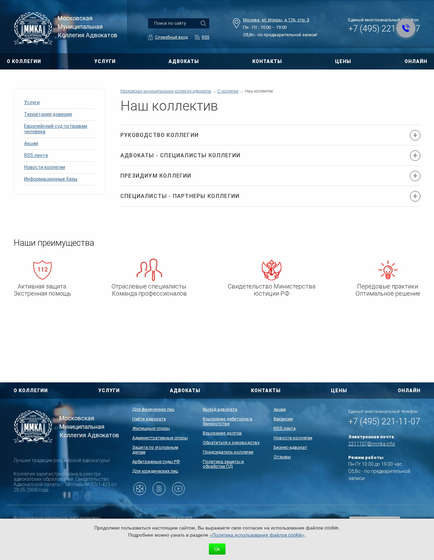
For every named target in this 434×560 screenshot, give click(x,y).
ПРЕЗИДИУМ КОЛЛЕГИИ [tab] (156, 176)
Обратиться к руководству (231, 442)
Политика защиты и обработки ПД (223, 464)
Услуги (32, 102)
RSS (205, 37)
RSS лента (36, 155)
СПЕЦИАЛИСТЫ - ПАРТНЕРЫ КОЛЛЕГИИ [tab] (179, 196)
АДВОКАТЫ (184, 61)
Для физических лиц (153, 409)
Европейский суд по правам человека (55, 128)
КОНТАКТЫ (267, 61)
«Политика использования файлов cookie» (257, 534)
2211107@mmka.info (371, 443)
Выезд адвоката (220, 409)
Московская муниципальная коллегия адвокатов (165, 91)
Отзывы (282, 456)
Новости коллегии (44, 167)
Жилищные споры (151, 428)
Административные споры (160, 437)
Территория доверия (48, 114)
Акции (31, 143)
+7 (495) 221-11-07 (384, 421)
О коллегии (227, 91)
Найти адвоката (149, 418)
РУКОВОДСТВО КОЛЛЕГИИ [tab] (159, 135)
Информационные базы (50, 179)
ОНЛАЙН (416, 61)
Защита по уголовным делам (155, 450)
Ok (217, 549)
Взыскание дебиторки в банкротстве (228, 421)
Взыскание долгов (222, 433)
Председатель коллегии (228, 452)
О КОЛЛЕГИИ (24, 61)
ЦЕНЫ (339, 390)
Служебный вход (171, 37)
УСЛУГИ (105, 61)
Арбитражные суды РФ (156, 461)
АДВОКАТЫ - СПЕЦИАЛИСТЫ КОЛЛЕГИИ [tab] (180, 155)
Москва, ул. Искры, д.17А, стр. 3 (276, 19)
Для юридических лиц (155, 471)
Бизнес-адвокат (290, 447)
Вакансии (283, 418)
